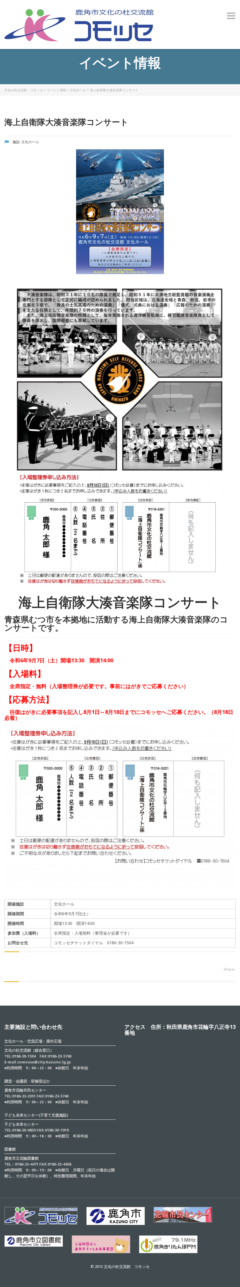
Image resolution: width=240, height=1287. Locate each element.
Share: (229, 969)
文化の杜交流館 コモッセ (23, 90)
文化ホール (78, 90)
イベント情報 (56, 90)
